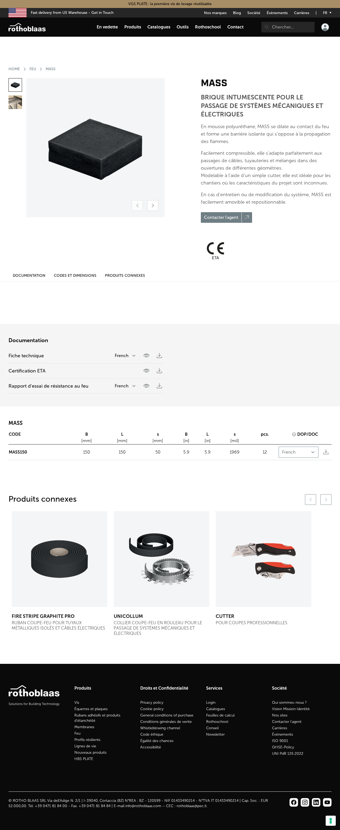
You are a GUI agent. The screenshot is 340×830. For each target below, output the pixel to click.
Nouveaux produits (90, 752)
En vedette (107, 27)
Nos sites (279, 715)
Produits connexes (125, 276)
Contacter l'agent (286, 722)
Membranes (84, 727)
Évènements (277, 13)
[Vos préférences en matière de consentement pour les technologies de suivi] (331, 821)
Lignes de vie (85, 746)
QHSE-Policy (283, 747)
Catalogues (215, 709)
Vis (76, 703)
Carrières (301, 13)
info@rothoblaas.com (143, 806)
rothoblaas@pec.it (192, 806)
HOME (14, 69)
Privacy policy (151, 703)
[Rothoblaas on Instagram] (316, 802)
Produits (132, 27)
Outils (183, 27)
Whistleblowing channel (160, 728)
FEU (32, 69)
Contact (235, 27)
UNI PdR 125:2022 (287, 754)
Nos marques (215, 13)
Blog (237, 13)
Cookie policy (152, 709)
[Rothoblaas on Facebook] (294, 802)
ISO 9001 (280, 741)
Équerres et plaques (91, 709)
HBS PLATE (83, 759)
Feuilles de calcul (220, 715)
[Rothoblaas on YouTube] (327, 802)
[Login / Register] (325, 27)
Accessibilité (150, 747)
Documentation (29, 276)
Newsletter (215, 734)
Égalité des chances (156, 741)
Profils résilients (87, 740)
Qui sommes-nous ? (289, 703)
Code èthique (151, 734)
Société (253, 13)
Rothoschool (217, 722)
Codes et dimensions (75, 276)
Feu (77, 733)
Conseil (212, 728)
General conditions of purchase (166, 715)
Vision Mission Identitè (291, 709)
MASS (51, 69)
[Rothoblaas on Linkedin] (305, 802)
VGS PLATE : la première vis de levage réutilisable (170, 4)
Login (210, 703)
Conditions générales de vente (166, 722)
